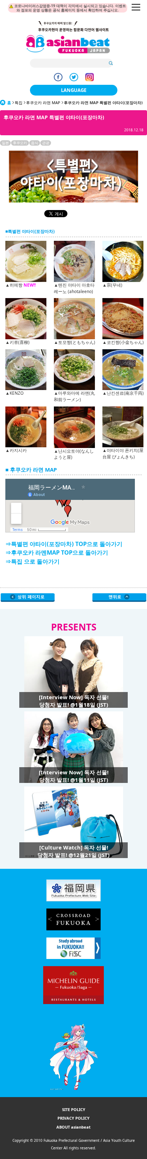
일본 (5, 142)
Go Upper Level (28, 597)
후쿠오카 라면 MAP (43, 102)
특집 (18, 102)
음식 (34, 142)
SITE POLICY (73, 1109)
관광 (45, 142)
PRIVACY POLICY (73, 1118)
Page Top (119, 597)
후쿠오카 (20, 142)
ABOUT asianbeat (73, 1127)
